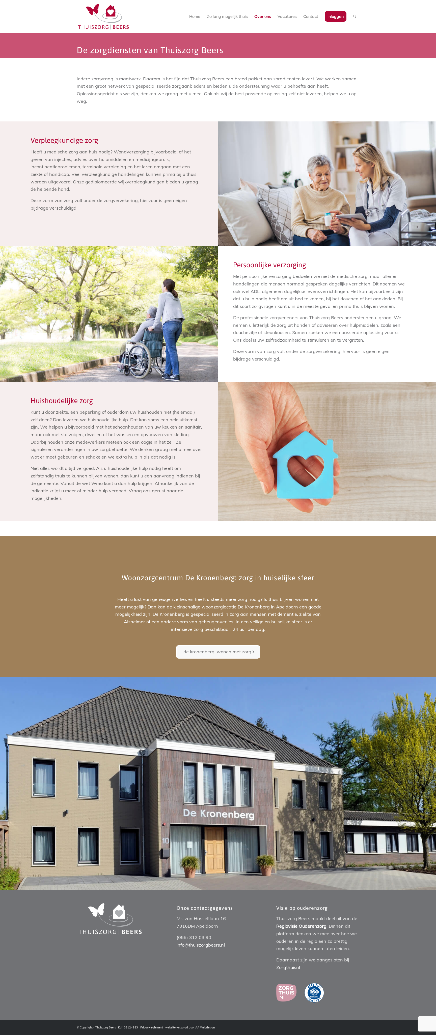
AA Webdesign (205, 1027)
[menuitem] (195, 16)
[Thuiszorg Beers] (103, 16)
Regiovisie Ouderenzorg (301, 926)
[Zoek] (355, 16)
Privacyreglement (151, 1027)
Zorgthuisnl (288, 967)
